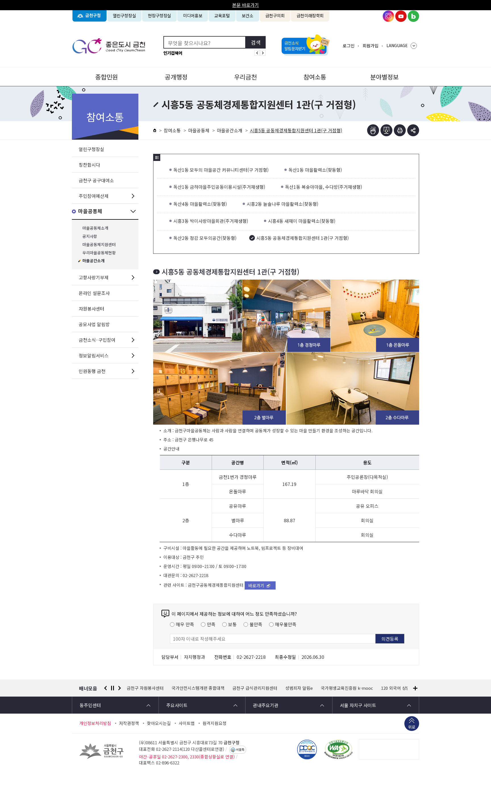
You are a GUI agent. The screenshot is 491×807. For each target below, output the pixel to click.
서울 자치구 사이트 (358, 705)
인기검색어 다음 (263, 53)
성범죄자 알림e (254, 688)
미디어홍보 (192, 15)
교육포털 (222, 15)
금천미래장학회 (310, 15)
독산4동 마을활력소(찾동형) (200, 204)
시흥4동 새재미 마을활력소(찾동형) (301, 221)
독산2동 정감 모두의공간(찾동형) (204, 238)
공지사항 (89, 236)
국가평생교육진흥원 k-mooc (302, 688)
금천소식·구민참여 (97, 339)
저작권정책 (129, 723)
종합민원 (106, 76)
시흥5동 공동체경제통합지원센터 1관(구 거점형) (302, 238)
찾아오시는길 (159, 723)
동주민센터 (90, 705)
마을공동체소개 (95, 228)
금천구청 (93, 15)
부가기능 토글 (413, 130)
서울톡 (240, 750)
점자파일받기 (386, 130)
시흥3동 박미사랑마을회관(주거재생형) (210, 221)
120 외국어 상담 (350, 688)
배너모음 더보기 (415, 688)
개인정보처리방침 (95, 723)
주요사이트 (177, 705)
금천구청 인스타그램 (388, 16)
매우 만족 (185, 624)
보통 (232, 624)
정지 (112, 688)
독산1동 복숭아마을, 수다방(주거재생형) (323, 187)
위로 (411, 727)
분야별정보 (384, 76)
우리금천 (245, 76)
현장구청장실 (159, 15)
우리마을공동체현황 (99, 252)
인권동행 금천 (92, 371)
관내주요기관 (265, 705)
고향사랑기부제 (94, 277)
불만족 (255, 624)
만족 (211, 624)
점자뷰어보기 (373, 130)
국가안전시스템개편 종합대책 (153, 688)
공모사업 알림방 (94, 324)
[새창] (338, 749)
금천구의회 (275, 15)
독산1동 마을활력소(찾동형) (315, 170)
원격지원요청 (214, 723)
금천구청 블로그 (413, 16)
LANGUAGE (397, 45)
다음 (119, 688)
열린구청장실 (124, 15)
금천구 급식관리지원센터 (210, 688)
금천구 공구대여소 (96, 180)
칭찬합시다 (89, 164)
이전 (105, 688)
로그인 (349, 46)
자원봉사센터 (91, 308)
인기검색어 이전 (257, 53)
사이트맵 (187, 723)
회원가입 (370, 46)
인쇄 (400, 130)
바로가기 (256, 585)
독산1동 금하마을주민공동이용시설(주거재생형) (219, 187)
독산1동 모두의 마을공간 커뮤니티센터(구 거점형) (221, 170)
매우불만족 (285, 624)
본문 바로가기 (245, 4)
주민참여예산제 (94, 195)
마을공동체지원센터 (99, 244)
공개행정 (176, 76)
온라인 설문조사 (94, 293)
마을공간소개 (93, 261)
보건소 (247, 15)
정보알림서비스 (94, 355)
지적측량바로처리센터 (393, 688)
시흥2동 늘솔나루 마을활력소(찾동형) (282, 204)
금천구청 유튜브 (401, 16)
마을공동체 (90, 211)
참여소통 (314, 76)
